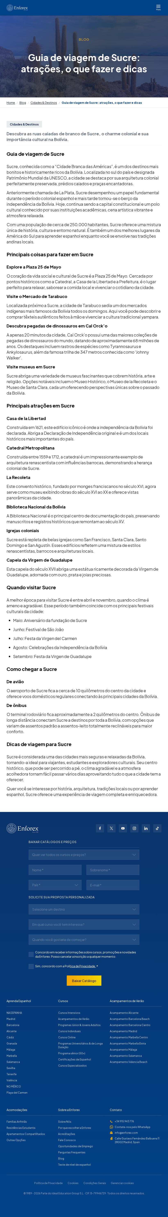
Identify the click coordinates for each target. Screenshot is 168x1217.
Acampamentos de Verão (73, 1019)
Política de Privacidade (48, 1183)
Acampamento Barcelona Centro (130, 1025)
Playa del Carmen (17, 1092)
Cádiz (10, 1037)
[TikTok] (157, 828)
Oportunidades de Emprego (75, 1146)
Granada (12, 1043)
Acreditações (66, 1134)
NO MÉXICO (14, 1086)
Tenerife (12, 1074)
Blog (22, 102)
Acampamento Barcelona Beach (130, 1019)
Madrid (11, 1019)
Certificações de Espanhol (74, 1059)
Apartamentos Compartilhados (26, 1134)
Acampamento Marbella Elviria (128, 1043)
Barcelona (13, 1025)
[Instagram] (134, 828)
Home (11, 102)
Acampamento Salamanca (126, 1055)
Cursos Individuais (69, 1031)
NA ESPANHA (14, 1012)
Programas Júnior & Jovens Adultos (79, 1025)
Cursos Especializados (72, 1065)
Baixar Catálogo (84, 981)
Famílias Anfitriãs (17, 1121)
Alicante (12, 1031)
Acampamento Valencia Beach (128, 1061)
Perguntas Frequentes (71, 1152)
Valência (12, 1080)
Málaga (11, 1049)
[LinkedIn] (146, 828)
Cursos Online (67, 1037)
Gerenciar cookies (122, 1183)
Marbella (12, 1055)
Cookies (73, 1183)
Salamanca (13, 1061)
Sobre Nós (64, 1121)
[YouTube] (123, 828)
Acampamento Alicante (124, 1012)
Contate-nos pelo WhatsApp (132, 1127)
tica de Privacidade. (83, 966)
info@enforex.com (126, 1132)
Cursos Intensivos (69, 1012)
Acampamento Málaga (123, 1049)
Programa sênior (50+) (71, 1053)
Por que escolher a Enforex (74, 1127)
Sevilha (11, 1068)
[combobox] (84, 855)
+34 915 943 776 (124, 1121)
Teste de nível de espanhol (74, 1164)
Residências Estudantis (21, 1127)
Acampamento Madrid (123, 1031)
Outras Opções (16, 1140)
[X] (111, 828)
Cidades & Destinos (44, 102)
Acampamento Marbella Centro (129, 1037)
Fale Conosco (67, 1140)
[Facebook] (100, 828)
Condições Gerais (94, 1183)
